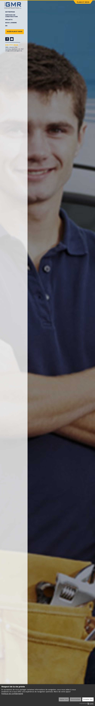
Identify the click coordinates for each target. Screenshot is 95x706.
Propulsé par (83, 703)
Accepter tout (88, 699)
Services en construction (11, 15)
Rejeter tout (64, 699)
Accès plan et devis (14, 31)
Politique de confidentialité (12, 694)
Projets (8, 19)
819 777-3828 (11, 45)
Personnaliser (75, 699)
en (6, 26)
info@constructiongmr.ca (13, 51)
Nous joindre (11, 23)
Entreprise (10, 12)
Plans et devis (83, 2)
